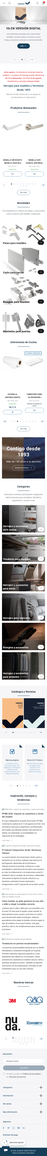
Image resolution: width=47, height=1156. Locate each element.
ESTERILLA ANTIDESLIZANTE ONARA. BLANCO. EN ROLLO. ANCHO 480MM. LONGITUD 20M (12, 396)
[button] (16, 60)
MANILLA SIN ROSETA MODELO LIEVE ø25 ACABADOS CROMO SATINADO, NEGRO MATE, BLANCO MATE (12, 161)
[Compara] (14, 155)
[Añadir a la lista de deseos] (11, 155)
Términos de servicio (17, 1077)
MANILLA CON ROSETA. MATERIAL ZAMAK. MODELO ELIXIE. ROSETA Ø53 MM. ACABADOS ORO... (34, 161)
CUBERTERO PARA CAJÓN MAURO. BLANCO (34, 396)
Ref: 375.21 (12, 166)
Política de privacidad (31, 1074)
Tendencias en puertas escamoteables (20, 943)
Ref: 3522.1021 (34, 166)
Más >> (23, 46)
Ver (12, 174)
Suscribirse (24, 1068)
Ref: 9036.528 (13, 401)
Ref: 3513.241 (34, 401)
